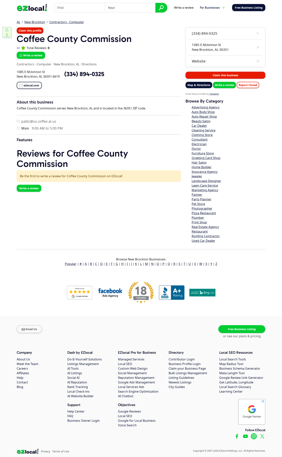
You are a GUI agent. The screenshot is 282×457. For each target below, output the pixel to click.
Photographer (202, 208)
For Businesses (210, 7)
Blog (20, 387)
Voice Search (127, 425)
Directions (89, 64)
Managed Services (131, 359)
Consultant (200, 139)
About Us (23, 359)
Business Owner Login (83, 420)
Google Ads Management (136, 382)
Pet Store (198, 204)
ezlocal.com (31, 85)
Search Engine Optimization (138, 391)
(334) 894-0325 (204, 33)
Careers (22, 368)
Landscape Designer (206, 181)
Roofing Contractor (206, 236)
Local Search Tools (232, 359)
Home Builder (202, 167)
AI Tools (73, 368)
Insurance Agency (205, 172)
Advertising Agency (205, 107)
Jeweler (197, 176)
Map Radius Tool (231, 364)
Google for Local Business (137, 420)
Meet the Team (27, 364)
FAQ (70, 416)
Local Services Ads (131, 387)
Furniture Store (203, 153)
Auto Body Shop (203, 112)
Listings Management (83, 364)
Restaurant (200, 231)
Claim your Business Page (187, 368)
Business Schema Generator (239, 368)
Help (20, 378)
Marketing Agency (205, 190)
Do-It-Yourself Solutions (84, 359)
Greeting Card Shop (206, 158)
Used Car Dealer (203, 241)
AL (18, 22)
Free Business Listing (242, 329)
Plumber (198, 218)
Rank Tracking (77, 387)
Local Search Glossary (235, 387)
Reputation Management (136, 378)
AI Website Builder (80, 396)
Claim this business (225, 75)
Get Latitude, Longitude (236, 382)
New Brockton (34, 22)
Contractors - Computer (66, 22)
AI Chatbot (125, 396)
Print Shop (199, 222)
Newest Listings (180, 382)
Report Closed (248, 85)
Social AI (73, 378)
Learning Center (231, 391)
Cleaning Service (203, 130)
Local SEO (125, 364)
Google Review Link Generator (241, 378)
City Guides (177, 387)
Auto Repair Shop (204, 116)
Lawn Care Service (205, 185)
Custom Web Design (133, 368)
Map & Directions (198, 85)
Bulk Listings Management (188, 373)
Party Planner (201, 199)
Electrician (199, 144)
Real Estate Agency (205, 227)
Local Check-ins (78, 391)
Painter (197, 195)
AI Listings (74, 373)
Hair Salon (199, 162)
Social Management (132, 373)
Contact (22, 382)
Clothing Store (202, 135)
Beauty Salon (201, 121)
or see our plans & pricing (242, 336)
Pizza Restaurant (204, 213)
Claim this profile (30, 30)
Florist (196, 149)
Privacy (45, 451)
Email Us (31, 329)
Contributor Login (182, 359)
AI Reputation (77, 382)
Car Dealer (199, 126)
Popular (70, 264)
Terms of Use (60, 451)
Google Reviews (129, 411)
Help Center (76, 411)
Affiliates (23, 373)
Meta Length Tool (232, 373)
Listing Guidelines (181, 378)
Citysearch (214, 93)
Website (199, 61)
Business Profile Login (185, 364)
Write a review (184, 7)
